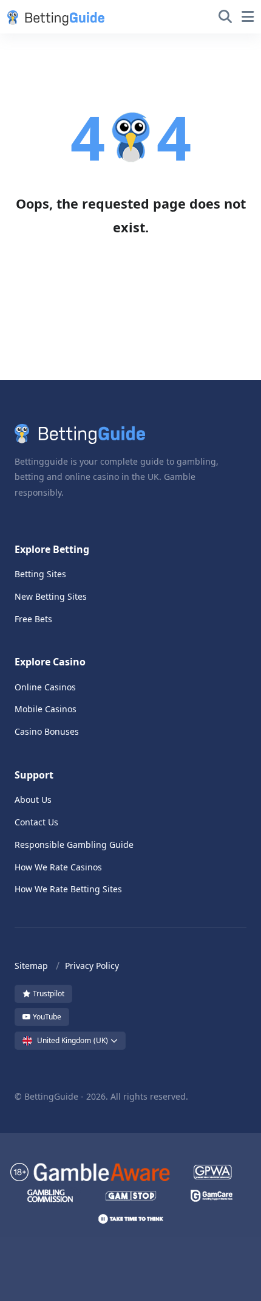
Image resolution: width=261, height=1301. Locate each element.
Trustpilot (47, 993)
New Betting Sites (51, 596)
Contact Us (36, 822)
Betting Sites (40, 574)
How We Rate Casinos (58, 867)
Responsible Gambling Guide (74, 844)
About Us (33, 799)
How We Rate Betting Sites (68, 889)
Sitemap (31, 965)
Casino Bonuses (47, 731)
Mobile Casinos (45, 709)
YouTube (46, 1016)
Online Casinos (45, 687)
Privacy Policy (92, 965)
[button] (53, 17)
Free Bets (33, 619)
